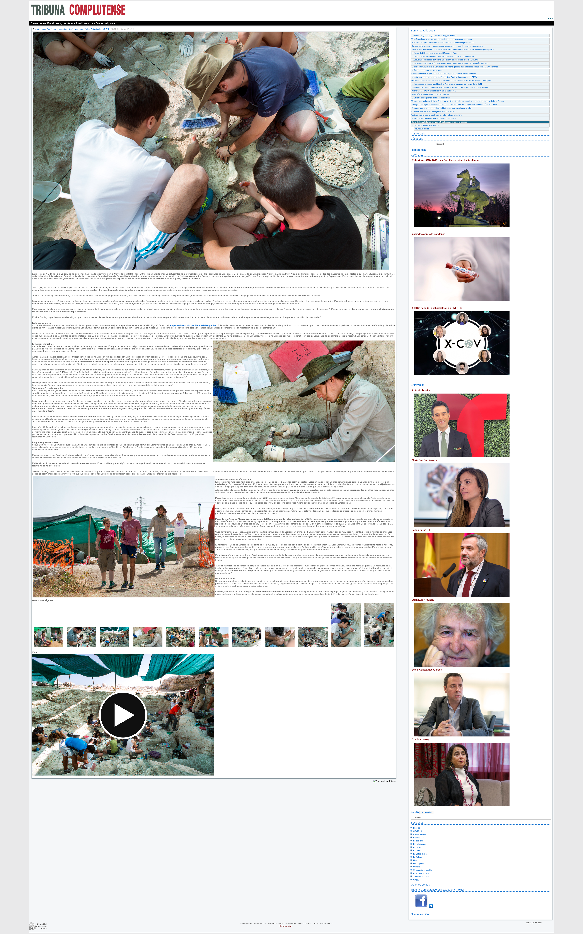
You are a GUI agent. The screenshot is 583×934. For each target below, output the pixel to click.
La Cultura (417, 857)
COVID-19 (417, 154)
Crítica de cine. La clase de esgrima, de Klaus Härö (432, 112)
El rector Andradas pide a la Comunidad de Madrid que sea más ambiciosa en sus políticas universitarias (454, 67)
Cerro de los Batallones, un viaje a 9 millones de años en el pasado (439, 122)
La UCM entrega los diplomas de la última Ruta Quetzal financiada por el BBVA (444, 77)
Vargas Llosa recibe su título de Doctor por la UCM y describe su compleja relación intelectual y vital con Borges (457, 101)
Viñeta (416, 880)
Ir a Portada (418, 133)
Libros (415, 860)
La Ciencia (417, 851)
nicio (550, 18)
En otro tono (418, 841)
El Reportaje (418, 838)
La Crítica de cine (420, 854)
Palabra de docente (421, 873)
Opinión (416, 867)
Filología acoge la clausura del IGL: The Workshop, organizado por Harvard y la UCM (446, 84)
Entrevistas (417, 384)
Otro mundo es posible (422, 870)
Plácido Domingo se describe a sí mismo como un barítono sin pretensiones (442, 43)
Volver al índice (422, 129)
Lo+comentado (427, 812)
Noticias (416, 828)
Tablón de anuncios (421, 877)
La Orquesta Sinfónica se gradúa (425, 125)
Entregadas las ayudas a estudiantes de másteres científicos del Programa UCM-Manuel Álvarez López (454, 105)
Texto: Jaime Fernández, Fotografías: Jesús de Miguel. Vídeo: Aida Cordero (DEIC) (72, 29)
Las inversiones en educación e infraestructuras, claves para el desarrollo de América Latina (449, 63)
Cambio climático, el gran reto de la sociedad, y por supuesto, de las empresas (443, 74)
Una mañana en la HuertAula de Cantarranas (430, 94)
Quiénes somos (420, 884)
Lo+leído (415, 812)
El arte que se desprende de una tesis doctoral (430, 98)
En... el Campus (419, 844)
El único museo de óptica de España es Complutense (433, 118)
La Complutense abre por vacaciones (426, 70)
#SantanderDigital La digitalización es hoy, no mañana (434, 36)
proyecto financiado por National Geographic (192, 325)
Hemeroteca (418, 149)
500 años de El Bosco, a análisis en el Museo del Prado (434, 53)
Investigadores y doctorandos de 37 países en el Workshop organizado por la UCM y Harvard (449, 87)
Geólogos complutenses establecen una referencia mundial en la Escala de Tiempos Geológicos (451, 80)
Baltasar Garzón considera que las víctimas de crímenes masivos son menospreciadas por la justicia (452, 49)
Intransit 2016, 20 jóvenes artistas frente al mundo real (433, 91)
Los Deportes (418, 864)
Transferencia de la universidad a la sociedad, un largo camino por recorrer (442, 39)
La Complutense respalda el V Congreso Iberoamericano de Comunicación (442, 56)
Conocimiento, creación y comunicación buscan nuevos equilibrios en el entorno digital (447, 46)
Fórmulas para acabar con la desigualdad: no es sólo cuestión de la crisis (441, 108)
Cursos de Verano (420, 834)
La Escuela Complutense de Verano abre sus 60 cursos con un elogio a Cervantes (445, 60)
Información (286, 926)
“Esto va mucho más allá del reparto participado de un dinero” (436, 115)
